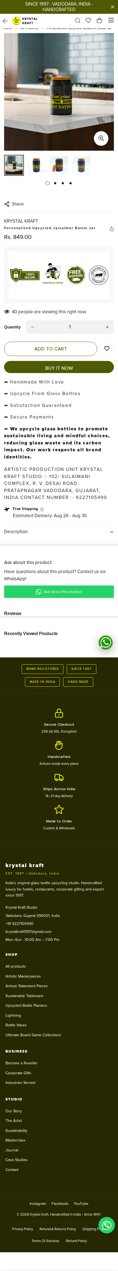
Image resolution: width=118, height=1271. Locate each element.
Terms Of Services (45, 1241)
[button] (99, 21)
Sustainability (16, 1130)
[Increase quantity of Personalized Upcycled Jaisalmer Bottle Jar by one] (107, 327)
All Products (29, 28)
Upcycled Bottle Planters (26, 1005)
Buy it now (59, 368)
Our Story (13, 1111)
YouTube (81, 1203)
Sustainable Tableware (24, 996)
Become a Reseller (21, 1063)
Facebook (60, 1203)
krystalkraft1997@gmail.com (28, 931)
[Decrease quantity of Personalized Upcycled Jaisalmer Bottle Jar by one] (32, 327)
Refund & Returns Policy (58, 1229)
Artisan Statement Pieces (26, 986)
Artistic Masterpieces (23, 976)
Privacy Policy (22, 1229)
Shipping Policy (94, 1229)
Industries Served (20, 1082)
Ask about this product (63, 591)
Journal (11, 1150)
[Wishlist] (88, 21)
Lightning (13, 1015)
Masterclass (15, 1140)
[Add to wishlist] (106, 348)
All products (15, 966)
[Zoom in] (101, 138)
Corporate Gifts (18, 1073)
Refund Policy (76, 1241)
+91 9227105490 (19, 923)
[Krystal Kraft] (26, 21)
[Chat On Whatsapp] (106, 642)
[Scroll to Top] (108, 1241)
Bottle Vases (16, 1025)
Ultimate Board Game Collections (33, 1035)
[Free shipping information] (41, 509)
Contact (11, 1169)
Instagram (38, 1203)
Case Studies (16, 1159)
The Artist (13, 1120)
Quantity (12, 327)
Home (7, 28)
